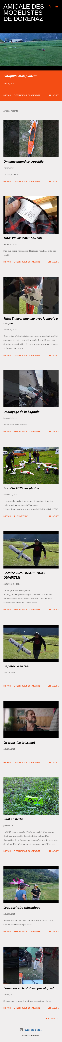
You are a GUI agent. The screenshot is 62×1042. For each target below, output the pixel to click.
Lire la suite (53, 95)
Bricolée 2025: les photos (21, 488)
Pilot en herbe (13, 819)
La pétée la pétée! (16, 666)
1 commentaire (21, 516)
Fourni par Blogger (32, 1029)
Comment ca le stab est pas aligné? (28, 988)
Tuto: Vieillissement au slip (22, 238)
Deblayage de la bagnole (21, 412)
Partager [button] (7, 95)
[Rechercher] (50, 5)
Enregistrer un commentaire (27, 95)
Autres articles (51, 1019)
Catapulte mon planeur (20, 76)
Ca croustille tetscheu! (19, 743)
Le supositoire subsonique (21, 908)
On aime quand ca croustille (23, 162)
